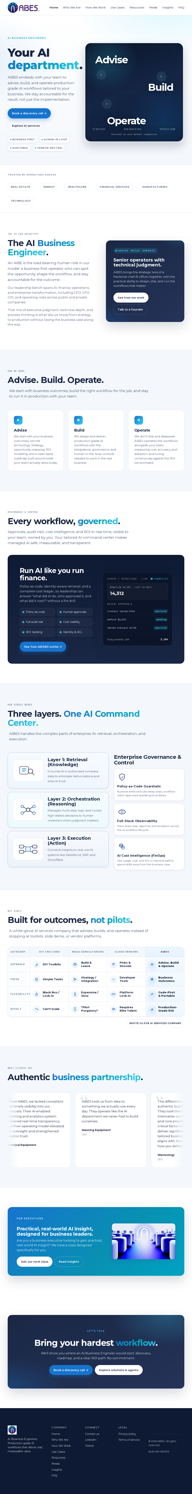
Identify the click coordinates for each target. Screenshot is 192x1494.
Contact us (92, 1434)
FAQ (181, 7)
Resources (137, 7)
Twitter (89, 1445)
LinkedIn (90, 1439)
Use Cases (117, 7)
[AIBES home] (23, 7)
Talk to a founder (130, 309)
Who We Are (72, 7)
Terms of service (129, 1439)
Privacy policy (127, 1434)
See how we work (131, 297)
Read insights (69, 1261)
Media (153, 7)
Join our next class (34, 1261)
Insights (167, 7)
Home (54, 7)
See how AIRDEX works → (43, 646)
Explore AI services (26, 125)
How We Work (96, 7)
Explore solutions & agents (118, 1370)
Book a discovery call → (29, 113)
